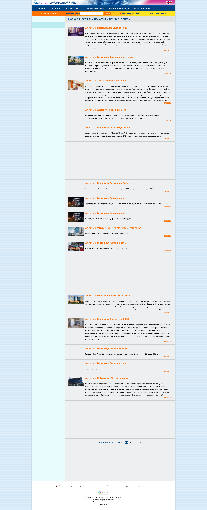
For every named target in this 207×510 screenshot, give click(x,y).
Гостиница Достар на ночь (112, 348)
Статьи (41, 8)
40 (115, 442)
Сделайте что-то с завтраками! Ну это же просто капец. (107, 248)
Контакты (103, 504)
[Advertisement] (120, 161)
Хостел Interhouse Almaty (111, 80)
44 (130, 442)
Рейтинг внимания (50, 13)
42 (122, 442)
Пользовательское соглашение (103, 502)
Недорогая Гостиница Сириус (114, 127)
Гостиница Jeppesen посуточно (115, 57)
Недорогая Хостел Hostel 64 (113, 319)
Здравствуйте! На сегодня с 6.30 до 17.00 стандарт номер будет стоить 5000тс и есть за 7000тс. (123, 204)
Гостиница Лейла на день (111, 198)
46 (138, 442)
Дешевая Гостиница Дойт (111, 110)
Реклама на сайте (158, 13)
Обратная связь (142, 8)
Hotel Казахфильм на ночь (112, 28)
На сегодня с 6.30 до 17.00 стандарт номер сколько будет (108, 219)
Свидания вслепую (119, 8)
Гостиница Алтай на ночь (111, 243)
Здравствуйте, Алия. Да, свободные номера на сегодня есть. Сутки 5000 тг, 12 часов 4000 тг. (121, 354)
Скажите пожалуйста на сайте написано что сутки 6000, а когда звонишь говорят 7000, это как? (122, 189)
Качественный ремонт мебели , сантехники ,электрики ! (107, 233)
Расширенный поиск (130, 13)
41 (119, 442)
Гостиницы (56, 8)
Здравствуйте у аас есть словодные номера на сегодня (107, 369)
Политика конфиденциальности (103, 500)
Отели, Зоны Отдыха (93, 8)
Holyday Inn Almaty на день (112, 378)
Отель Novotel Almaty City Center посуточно (122, 228)
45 (134, 442)
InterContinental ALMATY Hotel (114, 295)
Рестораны (72, 8)
